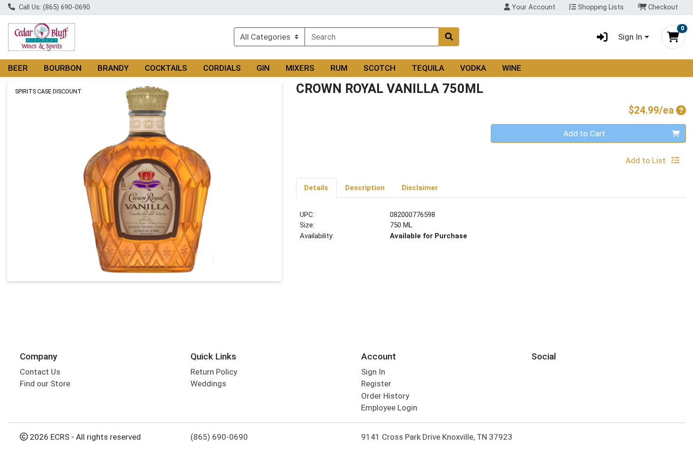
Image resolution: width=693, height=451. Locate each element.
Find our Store (45, 383)
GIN (263, 68)
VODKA (473, 68)
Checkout (662, 7)
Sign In (373, 371)
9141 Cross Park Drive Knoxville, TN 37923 (436, 437)
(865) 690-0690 (219, 437)
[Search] (448, 36)
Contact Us (40, 371)
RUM (338, 68)
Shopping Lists (600, 7)
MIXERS (300, 68)
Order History (385, 396)
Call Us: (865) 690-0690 (53, 7)
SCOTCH (379, 68)
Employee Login (389, 407)
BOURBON (63, 68)
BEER (18, 68)
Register (376, 383)
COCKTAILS (166, 68)
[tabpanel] (491, 229)
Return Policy (213, 371)
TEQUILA (428, 68)
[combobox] (372, 36)
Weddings (208, 383)
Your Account (532, 7)
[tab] (316, 187)
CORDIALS (222, 68)
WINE (511, 68)
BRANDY (113, 68)
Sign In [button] (630, 37)
